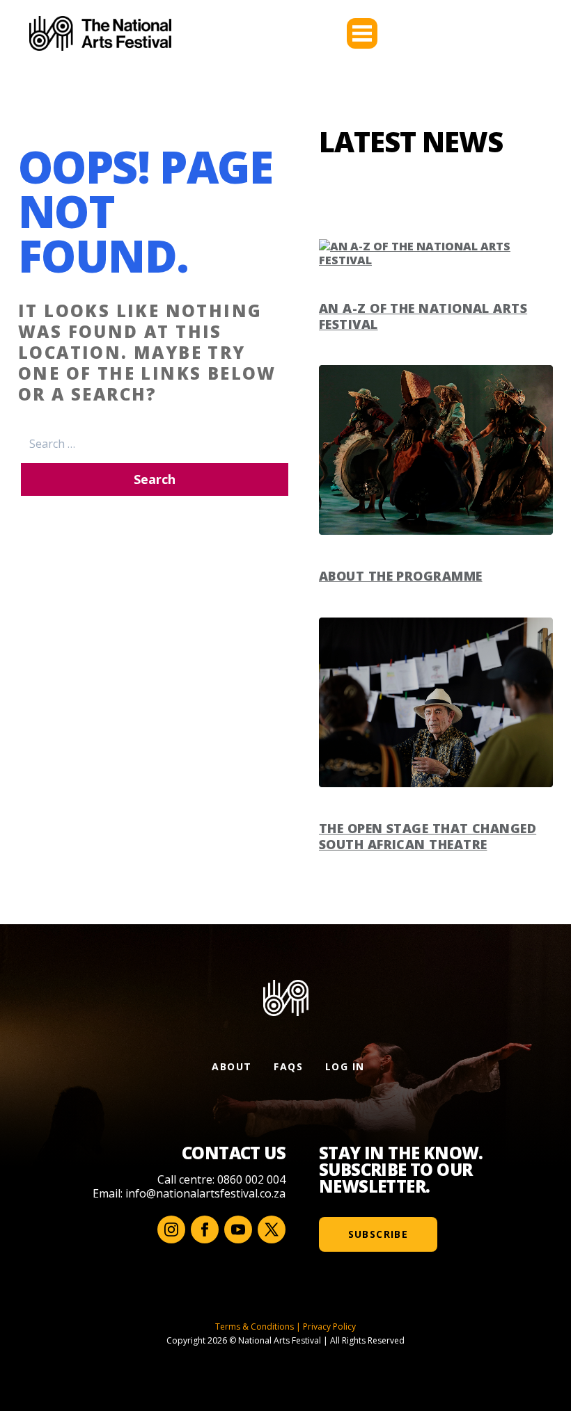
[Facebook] (205, 1229)
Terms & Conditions (254, 1326)
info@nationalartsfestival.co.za (205, 1193)
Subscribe (378, 1234)
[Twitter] (272, 1229)
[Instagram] (171, 1229)
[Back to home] (100, 33)
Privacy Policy (329, 1326)
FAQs (288, 1066)
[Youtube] (238, 1229)
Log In (344, 1066)
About (231, 1066)
